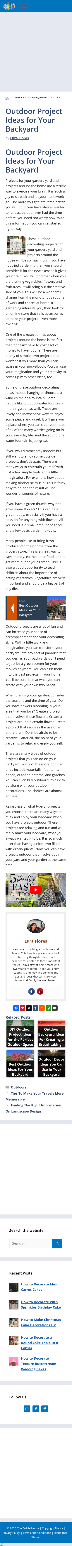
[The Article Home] (17, 6)
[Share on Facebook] (16, 1008)
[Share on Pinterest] (22, 1008)
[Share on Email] (55, 1008)
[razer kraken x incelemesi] (36, 1544)
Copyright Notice (52, 1528)
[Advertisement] (36, 50)
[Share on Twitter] (29, 1008)
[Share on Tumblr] (35, 1008)
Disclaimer (60, 1533)
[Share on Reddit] (42, 1008)
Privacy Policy (11, 1533)
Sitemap (36, 1537)
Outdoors (18, 1087)
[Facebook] (31, 991)
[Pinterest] (40, 991)
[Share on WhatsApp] (48, 1008)
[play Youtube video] (36, 890)
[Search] (57, 1243)
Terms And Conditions (37, 1533)
